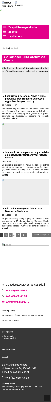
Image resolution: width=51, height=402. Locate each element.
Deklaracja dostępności (10, 337)
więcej (15, 118)
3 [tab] (9, 48)
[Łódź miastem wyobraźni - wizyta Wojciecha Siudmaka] (25, 192)
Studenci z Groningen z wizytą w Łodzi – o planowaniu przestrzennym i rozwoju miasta (27, 155)
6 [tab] (17, 48)
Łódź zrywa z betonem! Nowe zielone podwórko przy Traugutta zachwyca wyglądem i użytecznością (25, 99)
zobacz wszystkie (41, 235)
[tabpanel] (25, 260)
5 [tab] (15, 48)
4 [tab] (12, 48)
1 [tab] (4, 48)
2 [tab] (6, 48)
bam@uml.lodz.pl (19, 372)
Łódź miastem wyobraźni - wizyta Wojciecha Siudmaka (23, 210)
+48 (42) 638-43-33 (17, 377)
